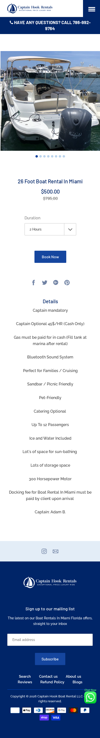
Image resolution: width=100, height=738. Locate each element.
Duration (32, 218)
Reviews (25, 682)
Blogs (77, 682)
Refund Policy (52, 682)
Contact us (48, 676)
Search (25, 676)
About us (73, 676)
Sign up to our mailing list (50, 608)
